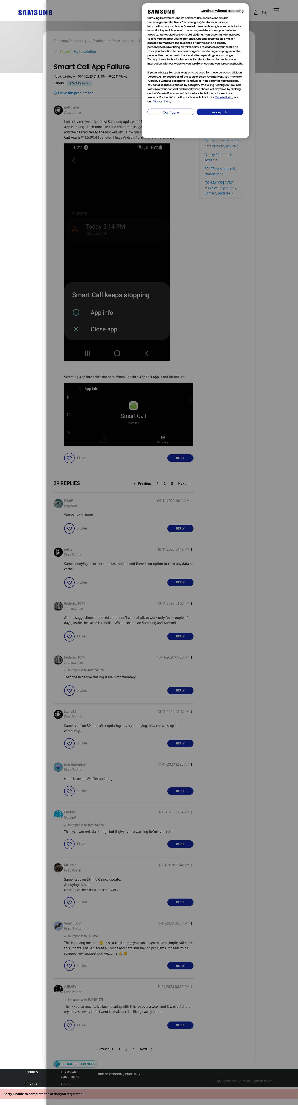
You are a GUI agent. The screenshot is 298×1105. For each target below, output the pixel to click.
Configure (171, 112)
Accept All (220, 112)
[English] (35, 12)
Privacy (31, 1084)
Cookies (31, 1072)
